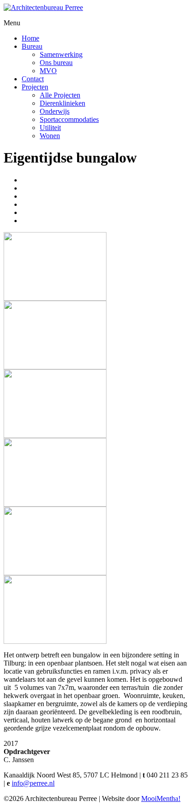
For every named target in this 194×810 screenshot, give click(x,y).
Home (30, 38)
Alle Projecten (60, 95)
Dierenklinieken (62, 103)
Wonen (50, 136)
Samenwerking (61, 54)
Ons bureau (56, 62)
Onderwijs (54, 111)
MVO (48, 70)
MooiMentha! (160, 798)
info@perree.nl (33, 783)
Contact (33, 79)
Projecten (35, 87)
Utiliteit (50, 127)
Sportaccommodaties (69, 119)
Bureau (32, 46)
